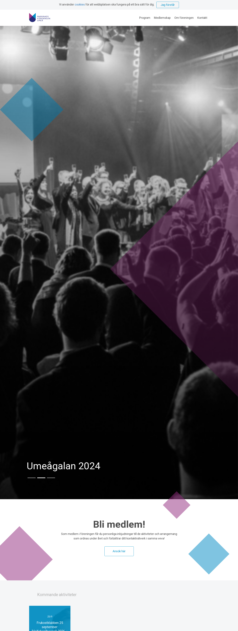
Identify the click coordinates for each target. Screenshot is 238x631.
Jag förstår (168, 4)
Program (144, 17)
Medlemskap (162, 17)
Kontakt (202, 17)
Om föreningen (184, 17)
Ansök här (119, 551)
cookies (80, 4)
